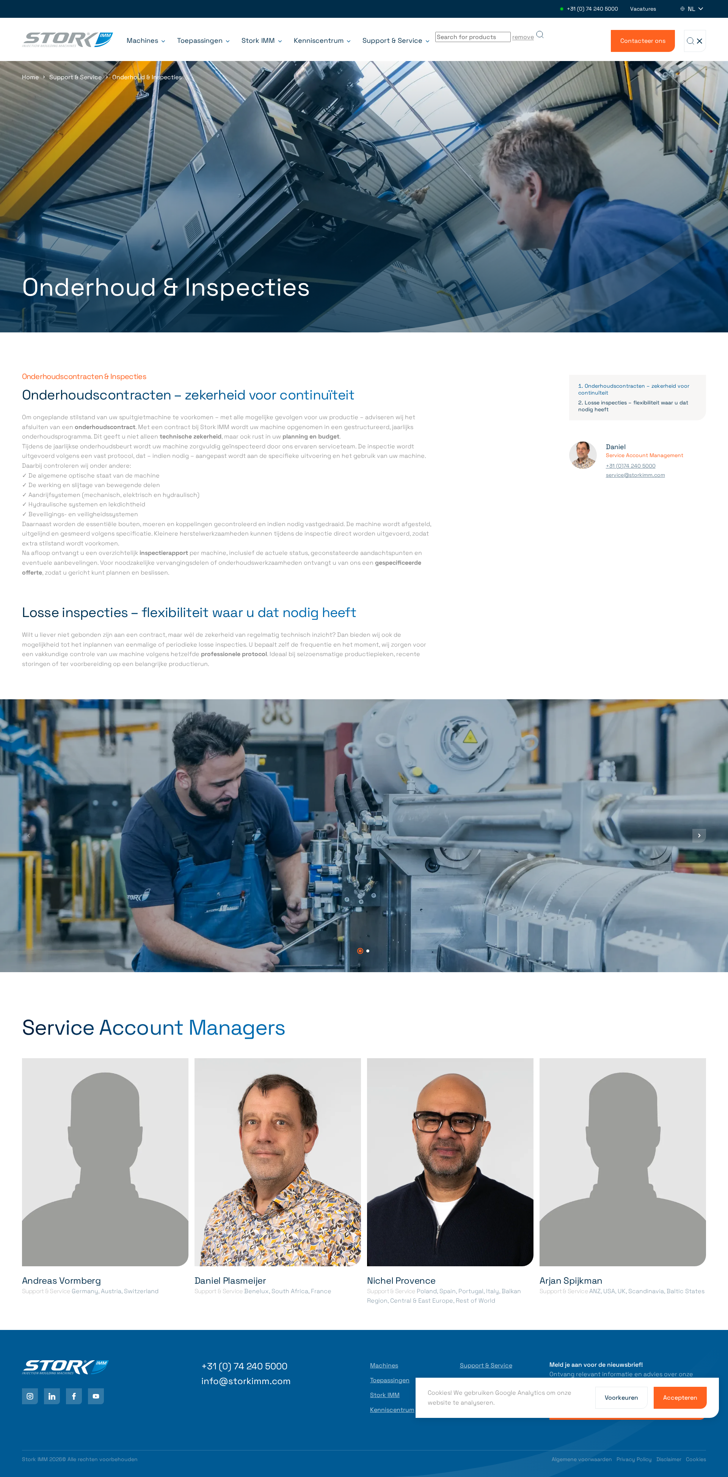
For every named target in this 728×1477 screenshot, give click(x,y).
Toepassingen (200, 40)
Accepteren (680, 1398)
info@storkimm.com (246, 1381)
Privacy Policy (634, 1459)
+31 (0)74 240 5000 (631, 465)
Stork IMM (259, 40)
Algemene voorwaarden (582, 1459)
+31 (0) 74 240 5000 (592, 8)
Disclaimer (668, 1459)
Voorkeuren (621, 1398)
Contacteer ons (642, 41)
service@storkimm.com (635, 474)
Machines (143, 40)
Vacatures (643, 8)
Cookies (696, 1459)
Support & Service (393, 40)
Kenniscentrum (319, 40)
